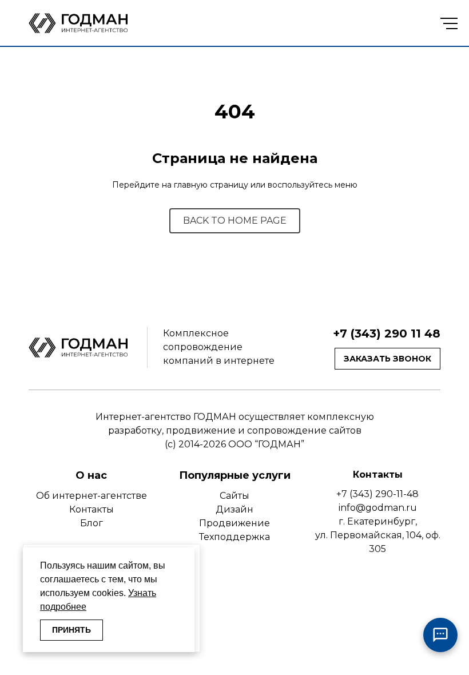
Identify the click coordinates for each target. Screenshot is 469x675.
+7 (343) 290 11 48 (386, 333)
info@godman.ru (378, 507)
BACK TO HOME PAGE (235, 220)
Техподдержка (234, 536)
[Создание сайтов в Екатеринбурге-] (80, 22)
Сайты (234, 495)
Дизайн (234, 509)
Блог (91, 523)
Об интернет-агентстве (91, 495)
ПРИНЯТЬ (71, 629)
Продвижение (234, 523)
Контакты (91, 509)
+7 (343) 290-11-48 (377, 494)
